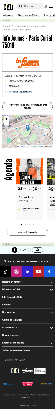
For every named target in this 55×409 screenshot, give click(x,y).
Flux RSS (14, 395)
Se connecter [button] (46, 6)
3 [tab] (29, 224)
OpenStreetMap (35, 146)
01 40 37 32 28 (14, 85)
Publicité (6, 395)
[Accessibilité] (14, 250)
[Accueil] (8, 7)
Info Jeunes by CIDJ (12, 297)
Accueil (6, 26)
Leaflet (22, 146)
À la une (8, 15)
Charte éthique (23, 395)
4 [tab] (33, 224)
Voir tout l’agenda (27, 232)
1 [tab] (21, 224)
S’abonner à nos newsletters (16, 350)
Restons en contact (11, 282)
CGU (32, 397)
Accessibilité (25, 397)
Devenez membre (11, 335)
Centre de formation (12, 320)
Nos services (8, 312)
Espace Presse (9, 327)
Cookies (33, 405)
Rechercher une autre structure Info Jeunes (27, 106)
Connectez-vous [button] (14, 360)
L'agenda (6, 304)
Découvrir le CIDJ (11, 289)
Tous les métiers (28, 15)
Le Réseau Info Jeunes (25, 26)
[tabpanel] (29, 189)
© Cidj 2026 (24, 405)
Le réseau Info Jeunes (13, 343)
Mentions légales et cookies (40, 395)
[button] (27, 128)
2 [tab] (25, 224)
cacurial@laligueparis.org (20, 92)
